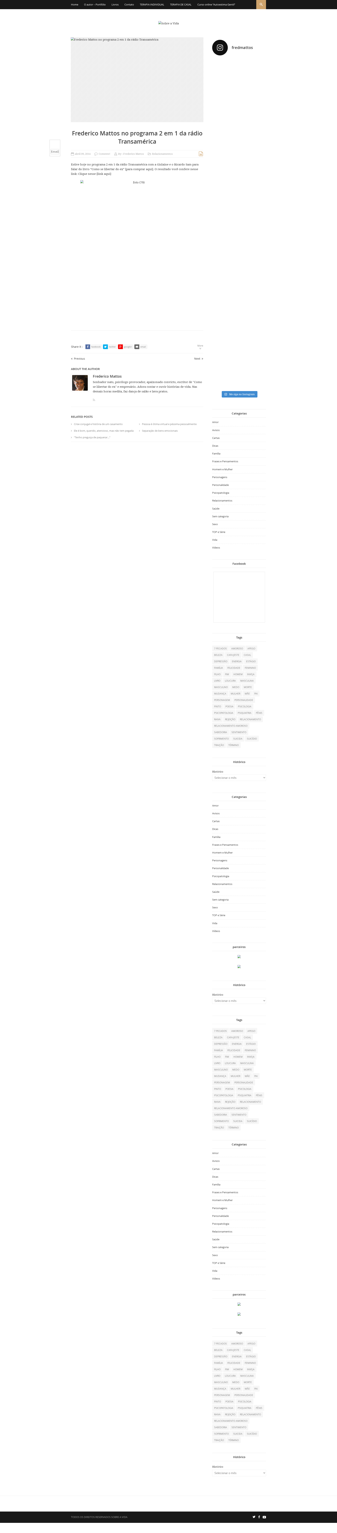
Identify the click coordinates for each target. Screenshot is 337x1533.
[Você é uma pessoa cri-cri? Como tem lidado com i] (257, 300)
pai (256, 693)
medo (235, 687)
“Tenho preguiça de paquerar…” (92, 437)
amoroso (237, 648)
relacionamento (250, 719)
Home (74, 4)
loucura (230, 680)
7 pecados (220, 648)
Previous (79, 358)
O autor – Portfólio (95, 4)
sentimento (238, 732)
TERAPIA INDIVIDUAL (152, 4)
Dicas (215, 445)
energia (237, 661)
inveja (251, 674)
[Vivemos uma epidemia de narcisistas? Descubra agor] (220, 297)
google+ (128, 346)
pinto (217, 706)
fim (227, 674)
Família (216, 453)
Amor (215, 422)
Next (197, 358)
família (218, 667)
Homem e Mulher (222, 469)
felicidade (233, 667)
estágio (251, 661)
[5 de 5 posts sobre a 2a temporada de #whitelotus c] (239, 324)
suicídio (252, 738)
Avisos (216, 430)
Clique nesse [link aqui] (94, 174)
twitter (112, 346)
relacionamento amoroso (230, 725)
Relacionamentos (162, 154)
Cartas (216, 438)
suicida (237, 738)
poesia (229, 706)
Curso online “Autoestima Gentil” (216, 4)
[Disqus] (137, 498)
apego (251, 648)
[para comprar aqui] (139, 169)
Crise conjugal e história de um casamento (98, 424)
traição (219, 745)
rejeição (230, 719)
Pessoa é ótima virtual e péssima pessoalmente (169, 424)
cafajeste (233, 654)
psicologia (244, 706)
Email (55, 151)
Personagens (219, 477)
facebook (96, 346)
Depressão (220, 661)
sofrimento (221, 738)
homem (238, 674)
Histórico (217, 771)
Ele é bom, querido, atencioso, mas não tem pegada (104, 430)
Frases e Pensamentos (225, 461)
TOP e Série (218, 532)
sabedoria (220, 732)
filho (217, 674)
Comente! (104, 154)
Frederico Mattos (133, 154)
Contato (129, 4)
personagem (222, 700)
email (143, 346)
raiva (217, 719)
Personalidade (220, 485)
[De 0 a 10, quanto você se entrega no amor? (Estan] (220, 105)
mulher (235, 693)
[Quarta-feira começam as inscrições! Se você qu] (257, 95)
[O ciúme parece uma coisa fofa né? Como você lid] (257, 205)
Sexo (215, 524)
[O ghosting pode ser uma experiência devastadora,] (220, 191)
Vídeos (216, 547)
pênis (259, 712)
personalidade (243, 700)
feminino (250, 667)
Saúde (215, 508)
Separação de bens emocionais (160, 430)
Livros (115, 4)
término (233, 745)
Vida (214, 540)
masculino (221, 687)
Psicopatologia (220, 492)
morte (248, 687)
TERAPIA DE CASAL (181, 4)
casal (247, 654)
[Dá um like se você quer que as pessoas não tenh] (239, 76)
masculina (247, 680)
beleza (218, 654)
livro (217, 680)
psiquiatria (244, 712)
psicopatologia (223, 712)
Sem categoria (220, 516)
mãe (247, 693)
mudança (220, 693)
